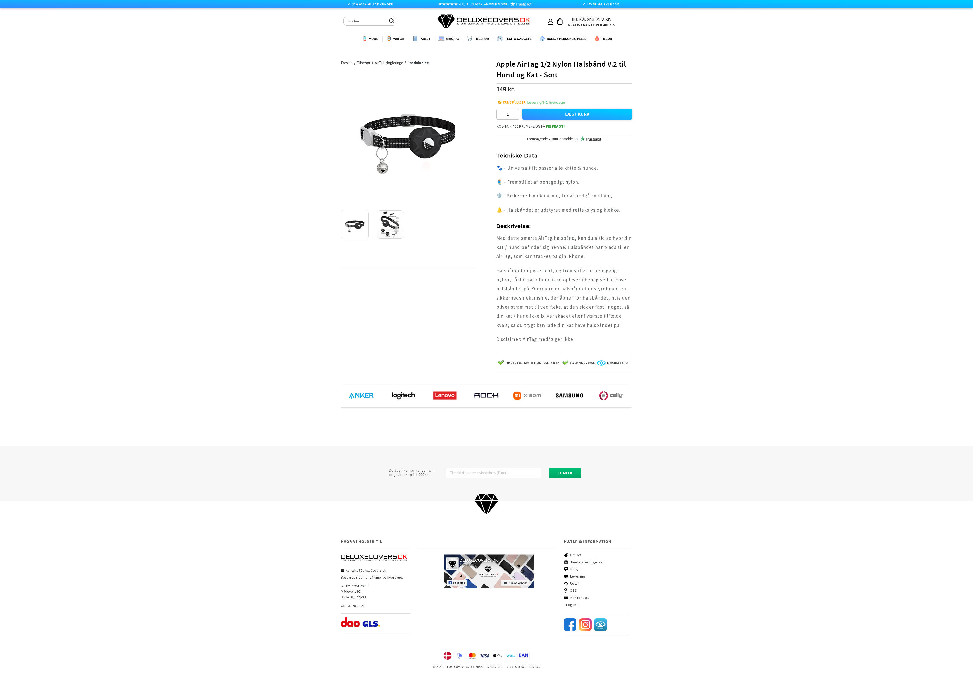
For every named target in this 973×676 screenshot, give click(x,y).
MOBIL (373, 38)
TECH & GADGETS (518, 39)
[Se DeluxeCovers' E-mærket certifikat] (600, 629)
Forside (347, 62)
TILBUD (606, 39)
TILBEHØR (481, 39)
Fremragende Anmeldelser (553, 138)
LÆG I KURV (577, 114)
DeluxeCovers (454, 667)
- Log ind (571, 604)
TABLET (424, 39)
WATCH (398, 39)
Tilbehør (364, 62)
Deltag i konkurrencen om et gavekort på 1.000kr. (412, 472)
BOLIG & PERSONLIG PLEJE (566, 39)
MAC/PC (452, 39)
